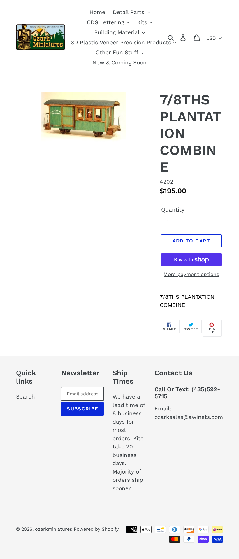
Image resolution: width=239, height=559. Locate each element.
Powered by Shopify (96, 529)
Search (25, 396)
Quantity (172, 209)
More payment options (191, 274)
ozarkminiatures (53, 529)
